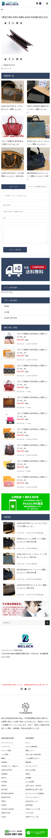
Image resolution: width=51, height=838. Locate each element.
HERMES (4, 774)
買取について (30, 750)
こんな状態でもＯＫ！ (33, 758)
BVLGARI (4, 789)
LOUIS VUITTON (10, 318)
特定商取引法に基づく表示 (34, 789)
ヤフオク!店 (29, 813)
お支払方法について (32, 801)
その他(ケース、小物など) (9, 766)
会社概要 (28, 778)
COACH (4, 805)
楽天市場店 (29, 805)
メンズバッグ (5, 746)
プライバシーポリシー (33, 797)
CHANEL (4, 782)
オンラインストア (31, 766)
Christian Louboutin (7, 809)
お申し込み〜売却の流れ (33, 754)
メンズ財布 (4, 754)
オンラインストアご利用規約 (35, 793)
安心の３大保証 (30, 770)
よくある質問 (30, 782)
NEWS (28, 774)
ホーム (28, 743)
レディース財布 (6, 750)
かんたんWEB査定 (31, 746)
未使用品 (4, 762)
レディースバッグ (7, 743)
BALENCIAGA (5, 797)
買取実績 (28, 762)
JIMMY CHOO (5, 813)
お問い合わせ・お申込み (33, 785)
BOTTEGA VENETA (7, 793)
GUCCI (3, 778)
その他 (6, 312)
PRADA (3, 785)
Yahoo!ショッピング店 (33, 809)
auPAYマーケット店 (32, 817)
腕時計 (3, 758)
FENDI (6, 306)
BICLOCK (12, 65)
